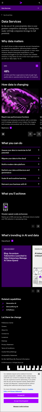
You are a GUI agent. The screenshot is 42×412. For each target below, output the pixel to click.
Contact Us (5, 333)
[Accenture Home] (21, 2)
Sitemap (4, 341)
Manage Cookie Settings (21, 406)
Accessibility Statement (9, 355)
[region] (21, 391)
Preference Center (7, 323)
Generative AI (11, 303)
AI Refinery (10, 310)
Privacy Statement (7, 344)
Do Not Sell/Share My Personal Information (16, 359)
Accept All (21, 395)
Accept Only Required (21, 401)
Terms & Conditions (8, 348)
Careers (4, 326)
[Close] (39, 374)
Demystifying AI (12, 306)
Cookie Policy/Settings (9, 352)
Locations (5, 337)
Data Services (6, 8)
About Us (5, 330)
